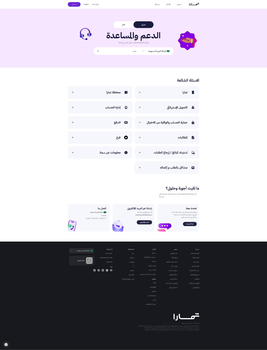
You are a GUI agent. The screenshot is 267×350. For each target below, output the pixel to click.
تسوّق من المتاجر (173, 270)
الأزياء (154, 283)
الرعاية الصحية (152, 296)
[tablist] (133, 24)
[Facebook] (111, 270)
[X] (107, 270)
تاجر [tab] (123, 24)
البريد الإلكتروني (144, 222)
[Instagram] (98, 270)
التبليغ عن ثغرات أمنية (172, 283)
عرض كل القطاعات (150, 304)
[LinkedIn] (103, 270)
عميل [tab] (143, 24)
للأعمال (168, 4)
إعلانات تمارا (152, 270)
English (86, 4)
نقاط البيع (131, 275)
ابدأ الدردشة (189, 224)
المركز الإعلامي (195, 287)
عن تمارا (157, 4)
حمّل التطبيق (174, 253)
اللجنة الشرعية (195, 266)
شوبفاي (132, 257)
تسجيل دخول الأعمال (150, 257)
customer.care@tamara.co (143, 215)
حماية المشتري (174, 279)
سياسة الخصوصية (194, 270)
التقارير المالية (196, 257)
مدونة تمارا (196, 262)
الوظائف (197, 279)
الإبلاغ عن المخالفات (194, 283)
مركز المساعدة (95, 4)
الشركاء (154, 261)
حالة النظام (109, 262)
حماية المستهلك (173, 287)
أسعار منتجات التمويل (172, 262)
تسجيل (74, 4)
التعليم (154, 291)
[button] (6, 344)
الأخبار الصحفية (195, 253)
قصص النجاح (152, 266)
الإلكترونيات (153, 287)
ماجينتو (132, 270)
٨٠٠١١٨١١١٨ (103, 215)
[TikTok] (94, 270)
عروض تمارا (174, 266)
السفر (154, 300)
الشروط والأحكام (194, 275)
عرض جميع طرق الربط (128, 279)
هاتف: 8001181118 (106, 257)
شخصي (179, 4)
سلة (133, 253)
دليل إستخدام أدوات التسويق (148, 274)
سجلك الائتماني (173, 275)
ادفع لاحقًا (175, 257)
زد (133, 266)
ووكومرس (131, 262)
